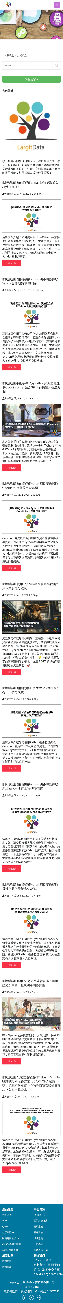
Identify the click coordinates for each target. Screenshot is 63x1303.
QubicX (6, 1226)
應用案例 (38, 1226)
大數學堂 (9, 55)
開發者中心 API (42, 1250)
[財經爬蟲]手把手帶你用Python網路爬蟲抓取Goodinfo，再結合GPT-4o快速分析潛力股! (31, 387)
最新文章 (6, 1266)
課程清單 (31, 79)
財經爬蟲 (22, 55)
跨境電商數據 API (11, 1238)
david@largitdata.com (48, 1274)
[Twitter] (31, 1297)
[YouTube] (38, 1297)
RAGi (4, 1220)
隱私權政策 (11, 1291)
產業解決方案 (41, 1220)
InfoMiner (7, 1214)
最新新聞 (6, 1260)
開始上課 (11, 263)
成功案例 (38, 1238)
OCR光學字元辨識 (11, 1244)
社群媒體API (8, 1232)
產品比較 (38, 1232)
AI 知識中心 (40, 1214)
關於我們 (26, 1291)
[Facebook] (24, 1297)
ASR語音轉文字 (10, 1250)
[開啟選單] (57, 5)
